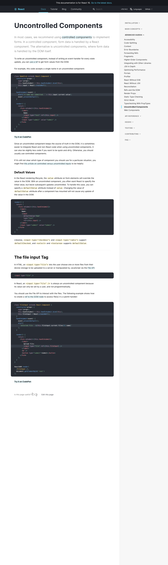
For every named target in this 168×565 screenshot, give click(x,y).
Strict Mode (129, 100)
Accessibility (129, 39)
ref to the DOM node (34, 297)
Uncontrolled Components (136, 107)
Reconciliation (130, 87)
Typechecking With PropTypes (137, 103)
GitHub (147, 9)
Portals (127, 73)
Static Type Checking (133, 97)
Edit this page (47, 394)
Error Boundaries (131, 50)
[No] (36, 394)
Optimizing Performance (134, 70)
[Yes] (33, 394)
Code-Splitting (130, 43)
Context (127, 46)
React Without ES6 (132, 80)
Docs (43, 9)
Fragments (128, 56)
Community (76, 9)
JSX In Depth (129, 66)
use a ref (34, 62)
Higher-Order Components (135, 60)
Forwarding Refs (131, 53)
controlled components (77, 37)
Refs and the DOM (132, 90)
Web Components (132, 110)
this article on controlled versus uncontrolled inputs (47, 163)
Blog (64, 9)
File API (91, 268)
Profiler (127, 76)
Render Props (130, 93)
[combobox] (105, 9)
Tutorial (53, 9)
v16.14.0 (124, 9)
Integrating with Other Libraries (137, 63)
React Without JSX (132, 83)
